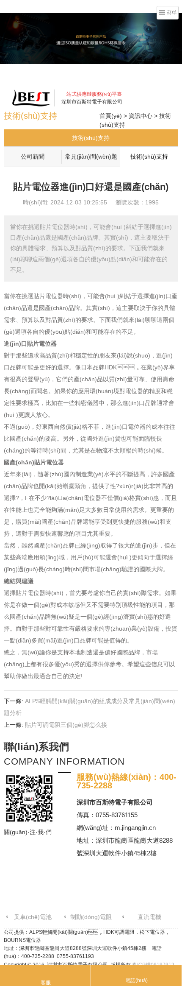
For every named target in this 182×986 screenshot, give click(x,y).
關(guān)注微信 (117, 69)
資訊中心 (140, 115)
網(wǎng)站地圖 (126, 81)
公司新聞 (32, 156)
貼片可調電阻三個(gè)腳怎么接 (66, 724)
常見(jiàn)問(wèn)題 (91, 156)
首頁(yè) (110, 115)
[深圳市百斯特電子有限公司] (31, 97)
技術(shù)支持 (91, 137)
